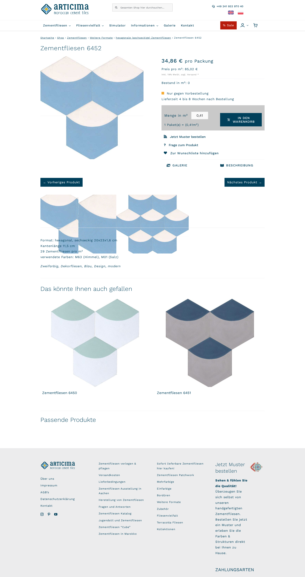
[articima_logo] (65, 5)
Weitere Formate (101, 37)
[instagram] (42, 514)
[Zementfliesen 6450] (95, 343)
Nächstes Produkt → (244, 182)
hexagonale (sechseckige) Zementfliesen (143, 37)
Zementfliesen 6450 (59, 393)
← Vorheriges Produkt (61, 182)
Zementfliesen (77, 37)
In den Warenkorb (244, 119)
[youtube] (56, 514)
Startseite (47, 37)
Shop (60, 37)
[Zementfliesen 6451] (210, 343)
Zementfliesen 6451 (174, 393)
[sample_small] (256, 463)
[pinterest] (49, 514)
